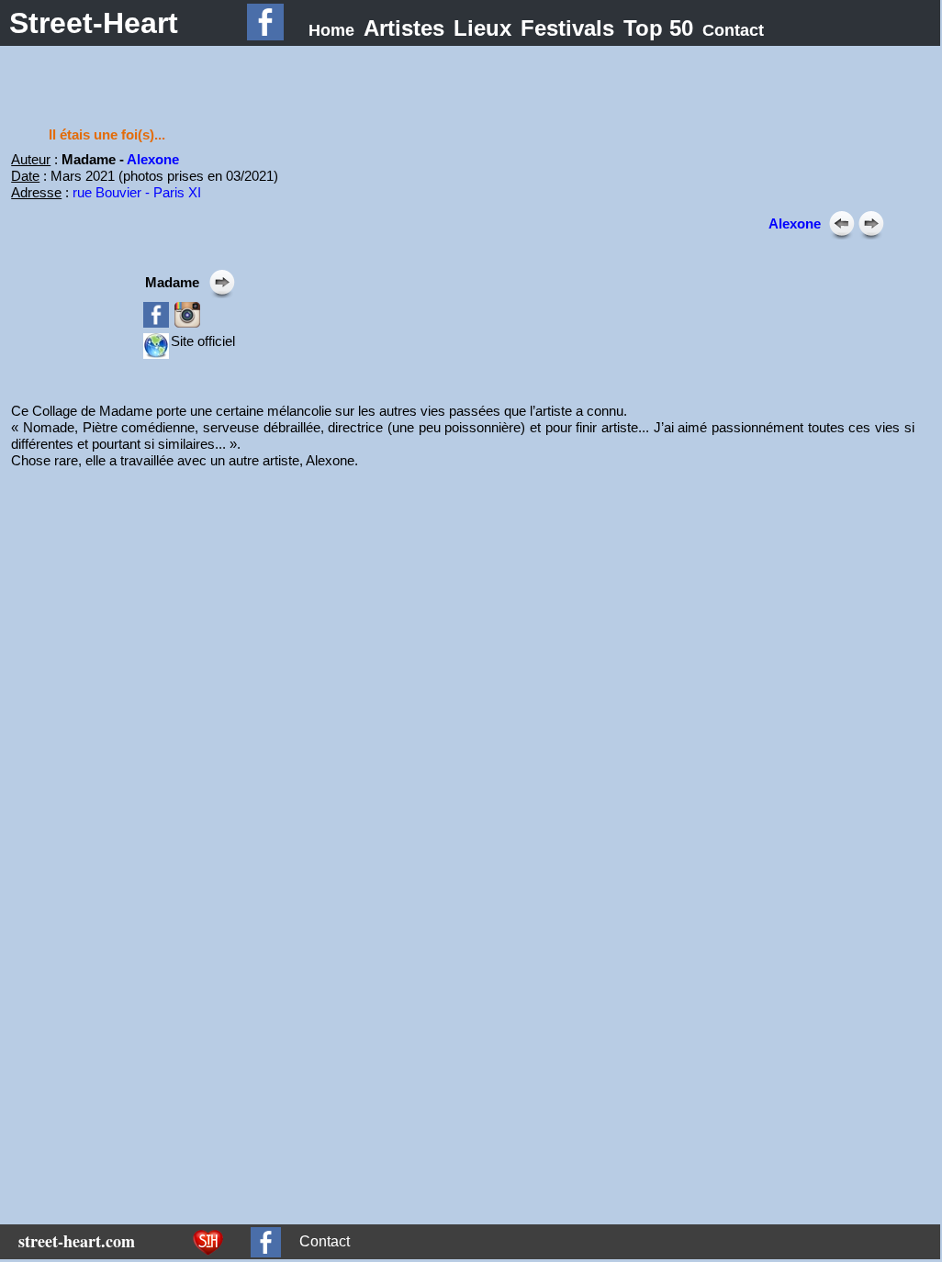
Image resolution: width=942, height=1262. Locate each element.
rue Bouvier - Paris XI (137, 192)
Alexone (153, 159)
